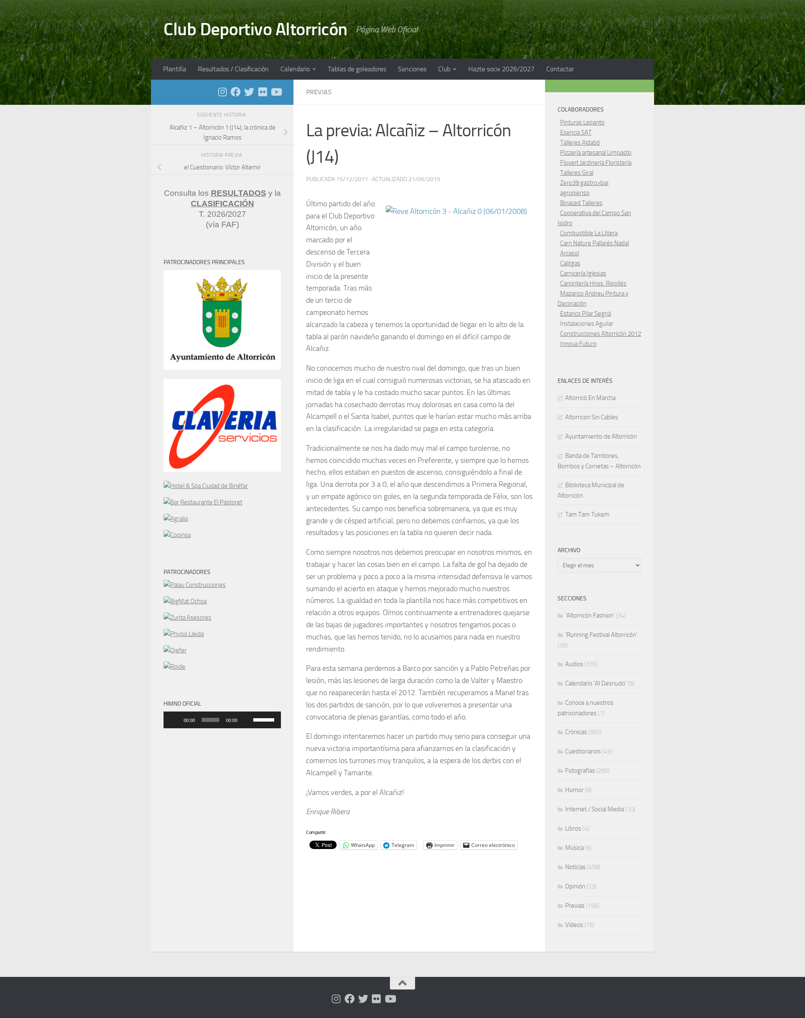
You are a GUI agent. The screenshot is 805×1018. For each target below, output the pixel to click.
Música (574, 848)
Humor (574, 790)
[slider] (265, 719)
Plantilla (174, 69)
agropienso (574, 193)
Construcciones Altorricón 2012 (600, 334)
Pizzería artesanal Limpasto (595, 152)
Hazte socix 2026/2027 (501, 69)
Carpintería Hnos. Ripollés (593, 283)
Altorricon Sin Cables (591, 417)
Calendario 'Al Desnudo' (595, 683)
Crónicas (576, 732)
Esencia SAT (576, 132)
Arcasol (569, 253)
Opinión (575, 886)
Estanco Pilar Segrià (585, 313)
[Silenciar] (246, 720)
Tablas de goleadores (357, 69)
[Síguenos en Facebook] (236, 92)
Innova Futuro (578, 344)
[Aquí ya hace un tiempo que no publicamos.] (249, 92)
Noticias (575, 867)
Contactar (560, 69)
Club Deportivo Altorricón (256, 29)
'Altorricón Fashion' (590, 615)
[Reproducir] (174, 720)
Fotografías (580, 770)
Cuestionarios (583, 751)
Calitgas (570, 263)
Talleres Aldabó (580, 142)
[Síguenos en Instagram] (222, 92)
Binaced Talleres (581, 203)
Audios (574, 664)
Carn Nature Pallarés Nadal (594, 243)
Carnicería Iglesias (583, 273)
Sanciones (412, 69)
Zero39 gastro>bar (584, 183)
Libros (573, 828)
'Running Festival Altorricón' (601, 635)
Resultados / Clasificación (233, 69)
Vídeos (574, 925)
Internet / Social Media (594, 809)
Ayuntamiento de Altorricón (601, 436)
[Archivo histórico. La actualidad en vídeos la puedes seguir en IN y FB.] (276, 92)
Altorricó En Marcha (590, 398)
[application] (222, 720)
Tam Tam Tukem (587, 514)
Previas (319, 92)
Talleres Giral (576, 173)
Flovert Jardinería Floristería (595, 162)
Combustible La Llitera (589, 233)
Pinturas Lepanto (582, 122)
